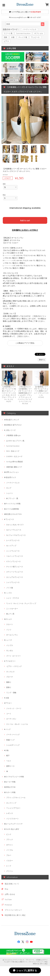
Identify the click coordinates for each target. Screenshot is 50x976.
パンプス (9, 645)
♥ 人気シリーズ (10, 430)
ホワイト (9, 845)
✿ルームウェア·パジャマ (13, 824)
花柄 (5, 37)
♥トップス (8, 593)
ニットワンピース (13, 551)
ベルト (8, 761)
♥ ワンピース (9, 519)
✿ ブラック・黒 (12, 498)
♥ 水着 (6, 698)
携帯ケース (10, 766)
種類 (4, 184)
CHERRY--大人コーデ (14, 456)
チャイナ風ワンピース (14, 567)
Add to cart (25, 220)
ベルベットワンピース (14, 556)
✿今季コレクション (11, 472)
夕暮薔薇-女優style (13, 435)
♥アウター (8, 703)
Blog (6, 889)
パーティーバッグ (13, 734)
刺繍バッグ (10, 740)
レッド (8, 866)
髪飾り (8, 687)
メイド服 (9, 588)
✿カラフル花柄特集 (11, 509)
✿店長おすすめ (10, 787)
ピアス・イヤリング (14, 666)
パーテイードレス (13, 483)
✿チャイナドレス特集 (12, 504)
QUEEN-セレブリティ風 (15, 441)
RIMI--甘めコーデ (12, 451)
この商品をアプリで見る (24, 343)
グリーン (9, 871)
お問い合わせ (10, 894)
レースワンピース (13, 540)
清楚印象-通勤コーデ (14, 467)
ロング (8, 488)
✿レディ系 (10, 614)
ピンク (8, 834)
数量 (4, 195)
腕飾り (8, 682)
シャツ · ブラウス (12, 598)
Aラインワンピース (13, 561)
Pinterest (8, 905)
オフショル (38, 33)
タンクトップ (11, 803)
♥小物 (6, 750)
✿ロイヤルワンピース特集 (14, 777)
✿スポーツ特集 (10, 792)
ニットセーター (12, 609)
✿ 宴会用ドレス (10, 477)
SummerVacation (23, 33)
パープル (9, 850)
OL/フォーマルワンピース (16, 535)
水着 (13, 37)
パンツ (8, 630)
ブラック (9, 839)
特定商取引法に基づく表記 (15, 915)
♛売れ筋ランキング (11, 420)
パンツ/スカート (12, 819)
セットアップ (11, 545)
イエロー (9, 860)
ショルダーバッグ (13, 745)
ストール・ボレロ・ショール (17, 724)
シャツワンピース (13, 582)
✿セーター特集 (10, 782)
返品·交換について (12, 884)
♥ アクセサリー (10, 661)
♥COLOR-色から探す (11, 829)
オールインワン (12, 635)
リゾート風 (8, 33)
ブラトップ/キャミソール (15, 797)
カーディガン (11, 719)
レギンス (9, 813)
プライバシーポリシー (13, 910)
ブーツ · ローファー (13, 656)
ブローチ (9, 677)
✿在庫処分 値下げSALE (13, 425)
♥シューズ (8, 640)
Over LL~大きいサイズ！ (15, 525)
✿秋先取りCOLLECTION (13, 514)
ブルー (8, 855)
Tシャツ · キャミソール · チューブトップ (21, 603)
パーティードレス (30, 29)
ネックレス (10, 672)
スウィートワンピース (14, 572)
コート (8, 714)
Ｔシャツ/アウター (13, 808)
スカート (9, 624)
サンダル (9, 650)
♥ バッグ (7, 729)
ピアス (6, 41)
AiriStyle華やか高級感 (14, 462)
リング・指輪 (11, 692)
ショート (9, 493)
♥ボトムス (8, 619)
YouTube (8, 899)
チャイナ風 (22, 37)
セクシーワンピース (13, 530)
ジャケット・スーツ (13, 708)
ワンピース (35, 37)
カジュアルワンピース (14, 577)
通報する (42, 360)
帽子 (8, 755)
